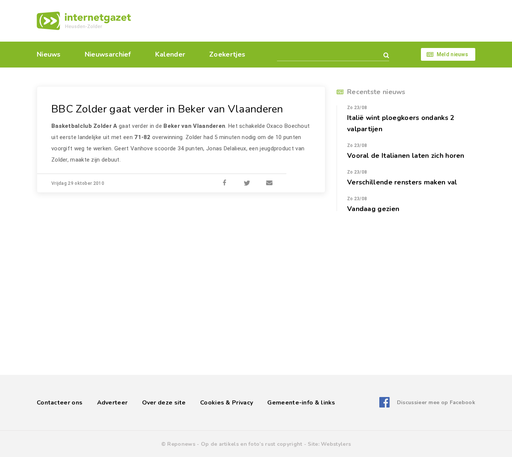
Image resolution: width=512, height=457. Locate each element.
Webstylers (336, 444)
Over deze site (164, 403)
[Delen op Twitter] (247, 183)
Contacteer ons (59, 403)
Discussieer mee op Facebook (436, 402)
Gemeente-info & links (301, 403)
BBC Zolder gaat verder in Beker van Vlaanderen (167, 109)
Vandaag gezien (373, 208)
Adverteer (112, 403)
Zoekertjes (227, 54)
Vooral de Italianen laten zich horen (405, 155)
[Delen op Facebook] (224, 183)
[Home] (84, 21)
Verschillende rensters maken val (402, 182)
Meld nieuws (452, 54)
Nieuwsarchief (108, 54)
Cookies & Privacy (226, 403)
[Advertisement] (307, 20)
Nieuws (49, 54)
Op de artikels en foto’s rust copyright (251, 444)
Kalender (170, 54)
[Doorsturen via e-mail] (269, 183)
